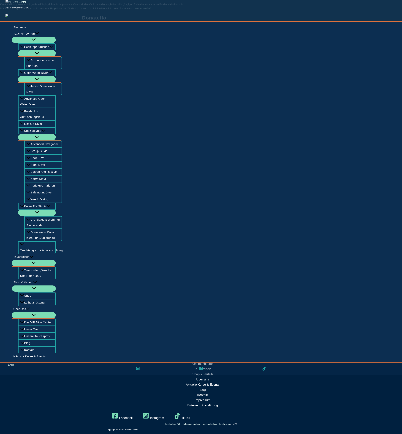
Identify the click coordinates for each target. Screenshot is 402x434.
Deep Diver (37, 158)
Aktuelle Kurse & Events (202, 384)
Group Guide (39, 151)
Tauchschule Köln (173, 424)
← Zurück (9, 365)
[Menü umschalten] (34, 40)
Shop (27, 295)
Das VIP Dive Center (38, 322)
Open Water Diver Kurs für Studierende (40, 235)
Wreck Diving (39, 199)
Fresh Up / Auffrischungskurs (32, 114)
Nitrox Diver (38, 178)
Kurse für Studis (35, 206)
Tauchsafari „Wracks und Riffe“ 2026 (35, 273)
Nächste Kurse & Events (29, 356)
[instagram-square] (138, 369)
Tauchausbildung (209, 424)
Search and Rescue (43, 171)
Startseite (19, 27)
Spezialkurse (32, 130)
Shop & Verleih (23, 282)
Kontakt (29, 350)
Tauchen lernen (24, 33)
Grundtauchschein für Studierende (43, 222)
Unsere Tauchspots (37, 336)
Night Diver (37, 164)
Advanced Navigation (44, 144)
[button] (37, 33)
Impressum (202, 400)
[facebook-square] (201, 369)
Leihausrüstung (34, 302)
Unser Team (32, 329)
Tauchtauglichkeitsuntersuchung (38, 250)
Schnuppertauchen (36, 47)
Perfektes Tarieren (42, 185)
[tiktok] (264, 369)
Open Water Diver (36, 72)
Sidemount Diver (41, 192)
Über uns (19, 309)
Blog (27, 343)
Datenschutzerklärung (202, 405)
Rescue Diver (33, 123)
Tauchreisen (21, 256)
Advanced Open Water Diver (33, 101)
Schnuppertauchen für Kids (40, 63)
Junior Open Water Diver (40, 89)
